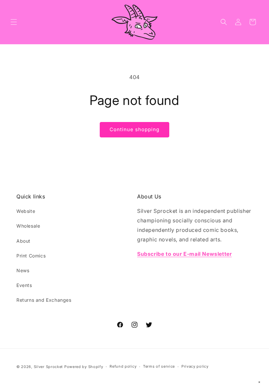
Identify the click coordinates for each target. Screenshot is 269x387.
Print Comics (31, 255)
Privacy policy (195, 366)
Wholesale (28, 226)
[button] (14, 22)
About (23, 241)
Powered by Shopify (83, 366)
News (22, 270)
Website (25, 211)
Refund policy (123, 366)
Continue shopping (134, 129)
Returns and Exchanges (44, 300)
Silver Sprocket (48, 366)
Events (24, 285)
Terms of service (159, 366)
